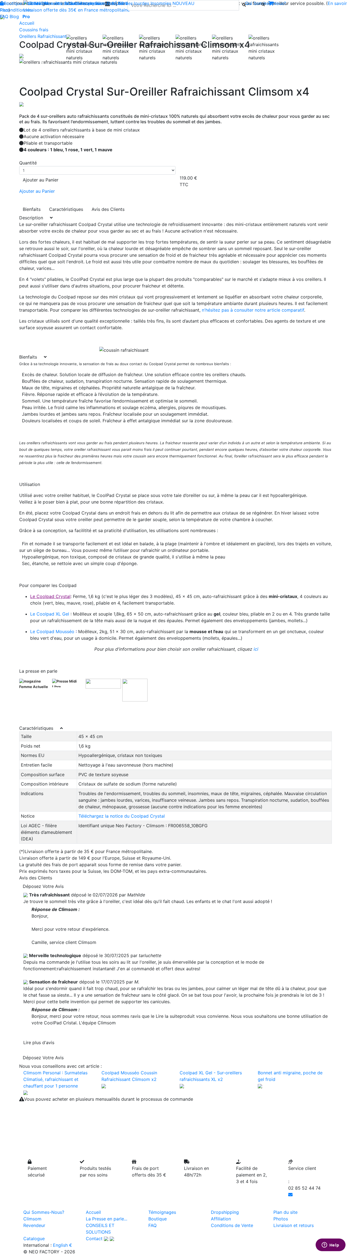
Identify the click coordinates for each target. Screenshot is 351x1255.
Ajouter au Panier (40, 180)
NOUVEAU (183, 3)
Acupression (93, 3)
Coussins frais (33, 29)
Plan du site (285, 1212)
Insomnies (161, 3)
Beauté (71, 3)
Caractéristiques (66, 209)
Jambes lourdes (133, 3)
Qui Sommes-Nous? (43, 1212)
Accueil (26, 23)
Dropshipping (225, 1212)
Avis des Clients (108, 209)
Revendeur (34, 1225)
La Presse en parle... (106, 1219)
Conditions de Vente (232, 1225)
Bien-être (53, 3)
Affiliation (221, 1219)
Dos (111, 3)
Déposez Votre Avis (43, 886)
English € (62, 1245)
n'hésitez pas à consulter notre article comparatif (253, 310)
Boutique (13, 3)
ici (256, 649)
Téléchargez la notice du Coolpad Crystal (121, 816)
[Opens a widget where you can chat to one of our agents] (330, 1245)
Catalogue (34, 1238)
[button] (42, 62)
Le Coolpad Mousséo (52, 631)
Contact (94, 1238)
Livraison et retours (293, 1225)
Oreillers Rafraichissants (44, 36)
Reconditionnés (16, 10)
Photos (280, 1219)
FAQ (4, 16)
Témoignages (162, 1212)
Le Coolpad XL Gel (49, 614)
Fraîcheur (33, 3)
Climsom (32, 1219)
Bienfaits (32, 209)
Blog (14, 16)
